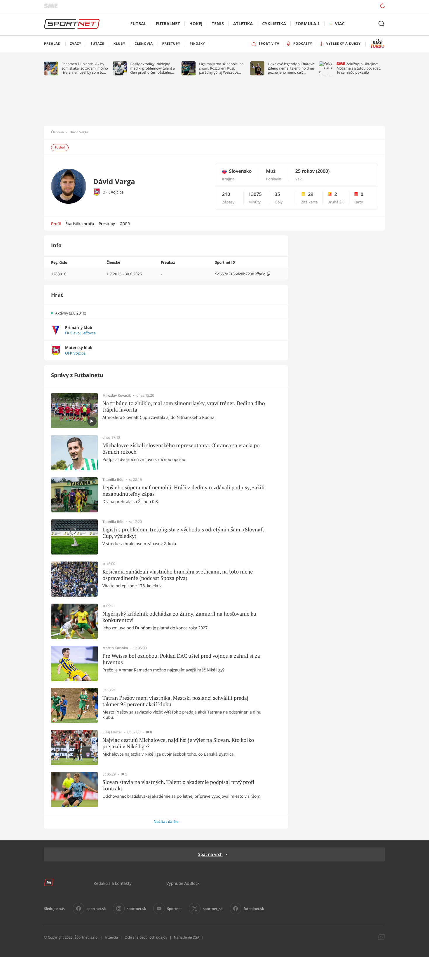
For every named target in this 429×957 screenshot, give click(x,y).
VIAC (340, 24)
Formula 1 (307, 24)
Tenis (218, 24)
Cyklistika (274, 24)
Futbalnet (168, 24)
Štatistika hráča (80, 223)
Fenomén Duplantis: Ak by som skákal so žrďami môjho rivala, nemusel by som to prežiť (85, 68)
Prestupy (107, 223)
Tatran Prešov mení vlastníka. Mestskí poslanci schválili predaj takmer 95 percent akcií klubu (175, 701)
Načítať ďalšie (166, 821)
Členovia (57, 132)
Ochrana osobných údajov (146, 937)
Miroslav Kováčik (116, 395)
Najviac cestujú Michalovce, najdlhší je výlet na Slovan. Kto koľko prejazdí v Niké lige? (178, 743)
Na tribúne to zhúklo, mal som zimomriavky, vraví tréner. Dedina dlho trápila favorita (183, 406)
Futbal (138, 24)
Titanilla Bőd (112, 479)
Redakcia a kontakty (113, 883)
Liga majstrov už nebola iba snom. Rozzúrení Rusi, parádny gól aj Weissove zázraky (221, 68)
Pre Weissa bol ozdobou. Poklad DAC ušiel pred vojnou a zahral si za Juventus (181, 659)
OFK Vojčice (113, 192)
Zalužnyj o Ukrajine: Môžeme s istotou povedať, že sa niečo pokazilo (358, 68)
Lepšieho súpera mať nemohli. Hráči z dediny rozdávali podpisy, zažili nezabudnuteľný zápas (183, 490)
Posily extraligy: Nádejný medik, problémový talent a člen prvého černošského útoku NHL (152, 68)
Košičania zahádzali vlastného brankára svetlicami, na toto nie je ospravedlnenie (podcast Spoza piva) (177, 575)
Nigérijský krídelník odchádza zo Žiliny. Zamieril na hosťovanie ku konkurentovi (179, 617)
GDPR (125, 223)
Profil (56, 223)
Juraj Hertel (112, 732)
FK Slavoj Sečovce (80, 333)
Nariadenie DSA (187, 937)
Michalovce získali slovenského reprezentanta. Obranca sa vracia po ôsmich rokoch (181, 448)
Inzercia (111, 937)
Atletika (243, 24)
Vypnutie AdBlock (183, 883)
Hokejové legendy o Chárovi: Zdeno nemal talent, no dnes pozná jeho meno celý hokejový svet (291, 68)
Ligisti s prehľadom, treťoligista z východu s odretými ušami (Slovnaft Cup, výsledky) (183, 532)
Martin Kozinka (115, 648)
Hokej (196, 24)
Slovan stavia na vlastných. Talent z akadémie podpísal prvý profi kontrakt (178, 785)
